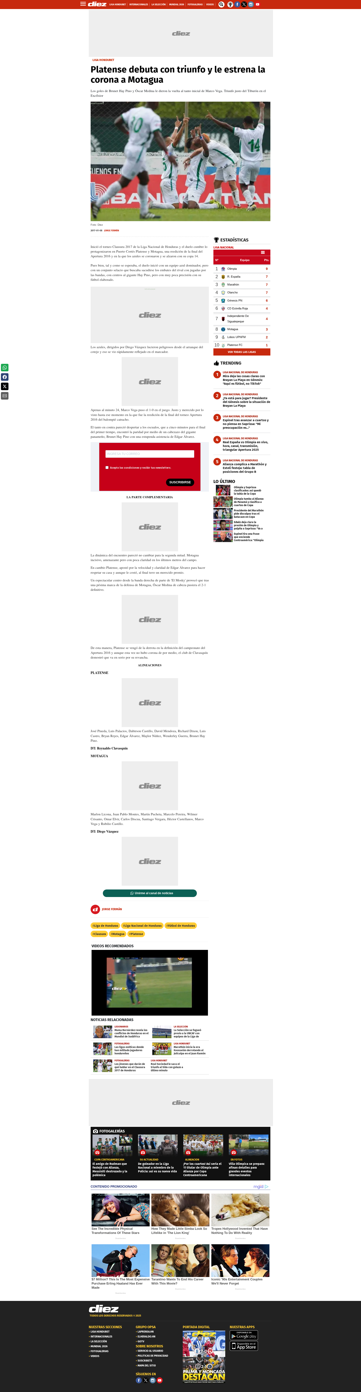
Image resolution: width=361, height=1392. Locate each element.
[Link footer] (104, 1309)
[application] (150, 982)
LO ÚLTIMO (224, 481)
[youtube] (160, 1380)
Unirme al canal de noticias (154, 893)
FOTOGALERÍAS (112, 1131)
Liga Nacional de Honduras (143, 925)
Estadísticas (234, 240)
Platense (137, 934)
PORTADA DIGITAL (196, 1327)
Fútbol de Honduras (181, 925)
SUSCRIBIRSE (180, 482)
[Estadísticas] (230, 4)
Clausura (100, 934)
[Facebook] (139, 1380)
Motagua (118, 934)
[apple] (251, 1346)
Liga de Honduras (106, 925)
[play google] (251, 1335)
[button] (4, 367)
